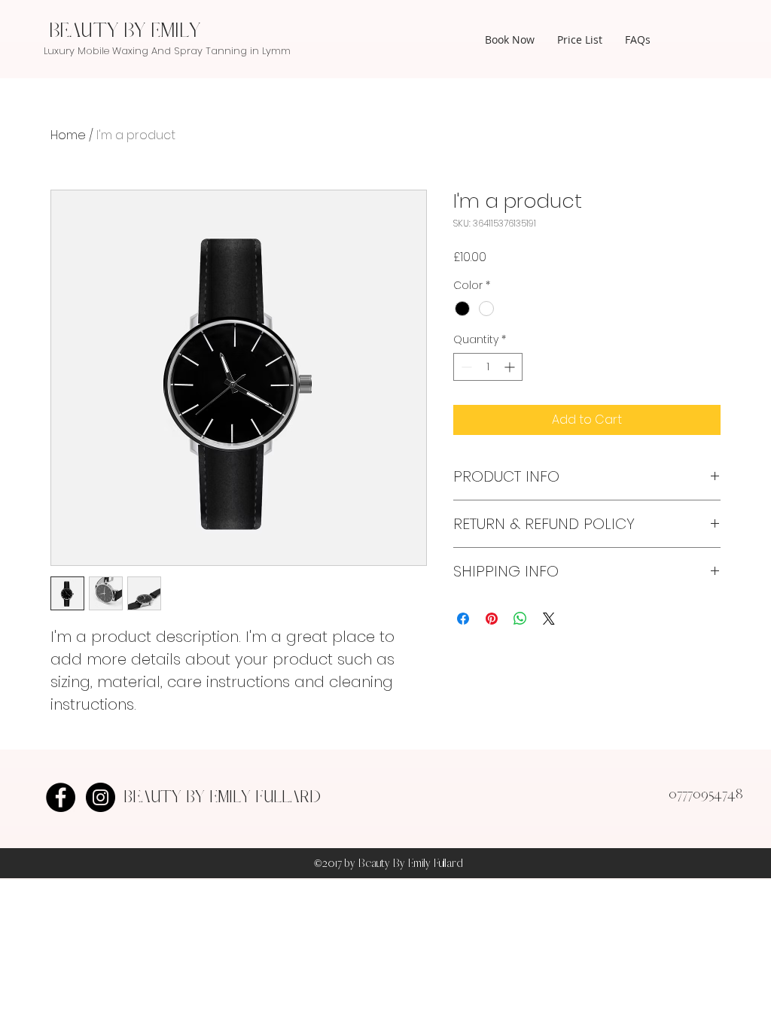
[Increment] (510, 367)
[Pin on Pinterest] (492, 619)
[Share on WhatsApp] (520, 619)
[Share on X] (549, 619)
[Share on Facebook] (463, 619)
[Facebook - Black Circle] (60, 797)
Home (68, 135)
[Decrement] (465, 367)
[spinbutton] (487, 367)
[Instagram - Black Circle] (100, 797)
